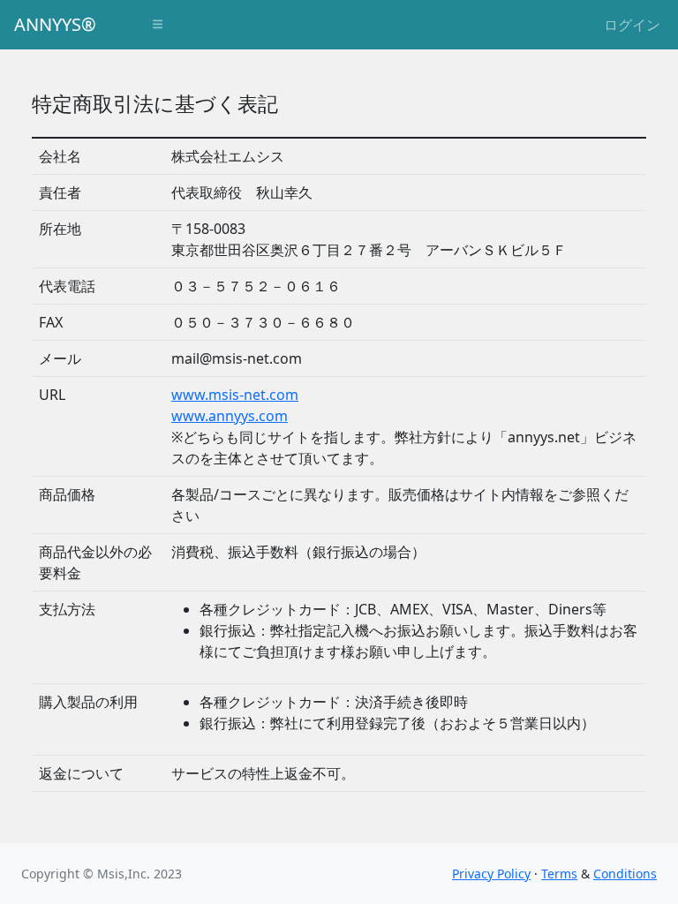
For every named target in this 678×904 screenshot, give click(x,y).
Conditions (625, 873)
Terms (559, 873)
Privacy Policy (491, 873)
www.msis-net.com (234, 394)
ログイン (632, 24)
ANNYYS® (55, 24)
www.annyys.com (229, 416)
